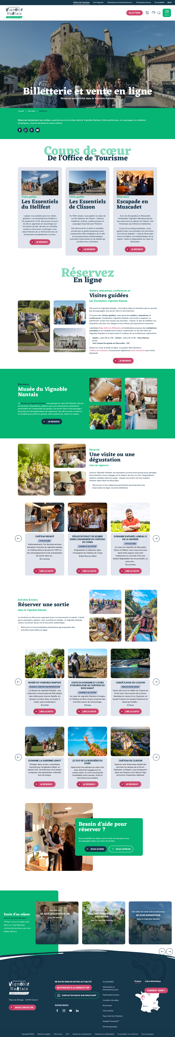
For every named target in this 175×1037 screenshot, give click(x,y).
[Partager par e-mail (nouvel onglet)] (37, 130)
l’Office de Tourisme (98, 350)
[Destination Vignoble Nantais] (14, 12)
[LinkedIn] (77, 1010)
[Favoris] (153, 13)
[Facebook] (57, 1010)
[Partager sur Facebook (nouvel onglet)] (19, 130)
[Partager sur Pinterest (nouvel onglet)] (31, 130)
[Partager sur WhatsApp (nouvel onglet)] (25, 130)
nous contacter (138, 350)
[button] (159, 13)
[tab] (138, 983)
